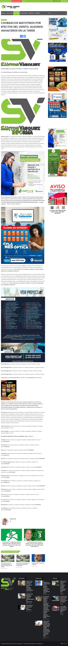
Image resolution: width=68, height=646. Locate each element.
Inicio (3, 13)
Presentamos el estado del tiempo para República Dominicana (22, 564)
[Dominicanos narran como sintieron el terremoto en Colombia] (55, 598)
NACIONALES (4, 19)
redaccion (13, 519)
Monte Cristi (9, 13)
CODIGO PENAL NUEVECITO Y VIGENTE (38, 563)
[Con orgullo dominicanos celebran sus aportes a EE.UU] (55, 608)
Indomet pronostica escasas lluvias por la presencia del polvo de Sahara (37, 1)
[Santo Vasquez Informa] (11, 6)
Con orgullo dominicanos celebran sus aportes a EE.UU (63, 609)
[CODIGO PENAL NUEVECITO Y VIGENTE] (38, 558)
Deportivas (31, 13)
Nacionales (16, 13)
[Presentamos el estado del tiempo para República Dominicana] (23, 558)
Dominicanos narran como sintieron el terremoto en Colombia (63, 599)
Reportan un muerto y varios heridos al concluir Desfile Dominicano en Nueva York (63, 586)
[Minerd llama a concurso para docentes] (21, 607)
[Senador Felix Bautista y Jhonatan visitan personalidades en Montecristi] (21, 595)
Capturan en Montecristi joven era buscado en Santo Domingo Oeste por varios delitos (29, 586)
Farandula (37, 13)
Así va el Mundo (24, 13)
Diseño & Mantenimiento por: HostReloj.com (34, 643)
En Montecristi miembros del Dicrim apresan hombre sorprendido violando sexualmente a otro (46, 587)
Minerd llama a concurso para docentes (29, 607)
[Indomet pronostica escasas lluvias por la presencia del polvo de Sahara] (7, 558)
